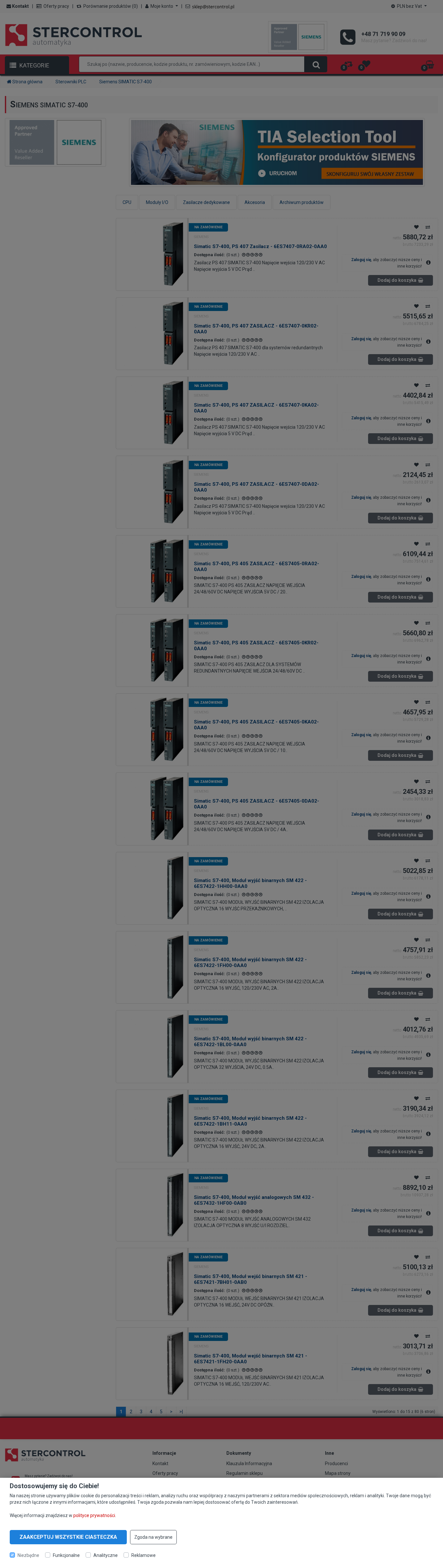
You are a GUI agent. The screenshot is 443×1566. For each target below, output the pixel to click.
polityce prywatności (94, 1515)
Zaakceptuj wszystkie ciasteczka (68, 1537)
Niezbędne (28, 1555)
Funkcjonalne (66, 1555)
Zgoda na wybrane (153, 1537)
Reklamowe (143, 1555)
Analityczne (105, 1555)
